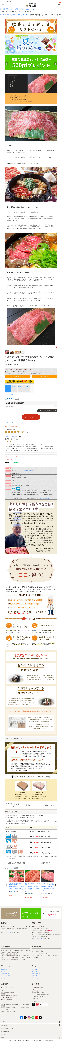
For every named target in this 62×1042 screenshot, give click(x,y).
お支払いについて (36, 973)
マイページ (5, 966)
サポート (35, 966)
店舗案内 (4, 984)
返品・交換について (36, 975)
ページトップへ (60, 905)
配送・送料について (44, 498)
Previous (6, 63)
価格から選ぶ (10, 15)
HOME (2, 9)
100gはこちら (9, 394)
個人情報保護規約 (5, 1031)
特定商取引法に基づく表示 (7, 1028)
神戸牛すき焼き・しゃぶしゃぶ (24, 9)
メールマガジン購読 (5, 975)
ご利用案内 (9, 932)
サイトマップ (4, 1034)
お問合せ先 (36, 946)
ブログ (2, 1037)
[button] (6, 885)
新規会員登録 (4, 969)
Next (55, 63)
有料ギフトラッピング (12, 805)
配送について (46, 863)
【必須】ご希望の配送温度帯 (15, 403)
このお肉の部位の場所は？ (28, 470)
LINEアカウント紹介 (6, 973)
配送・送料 (36, 923)
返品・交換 (5, 946)
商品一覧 (9, 9)
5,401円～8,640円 (23, 15)
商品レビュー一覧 (5, 978)
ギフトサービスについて (37, 978)
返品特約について (9, 422)
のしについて (44, 376)
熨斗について (31, 805)
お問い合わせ (4, 1025)
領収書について (49, 805)
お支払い (4, 923)
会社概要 (35, 984)
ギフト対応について (17, 376)
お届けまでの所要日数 (16, 863)
